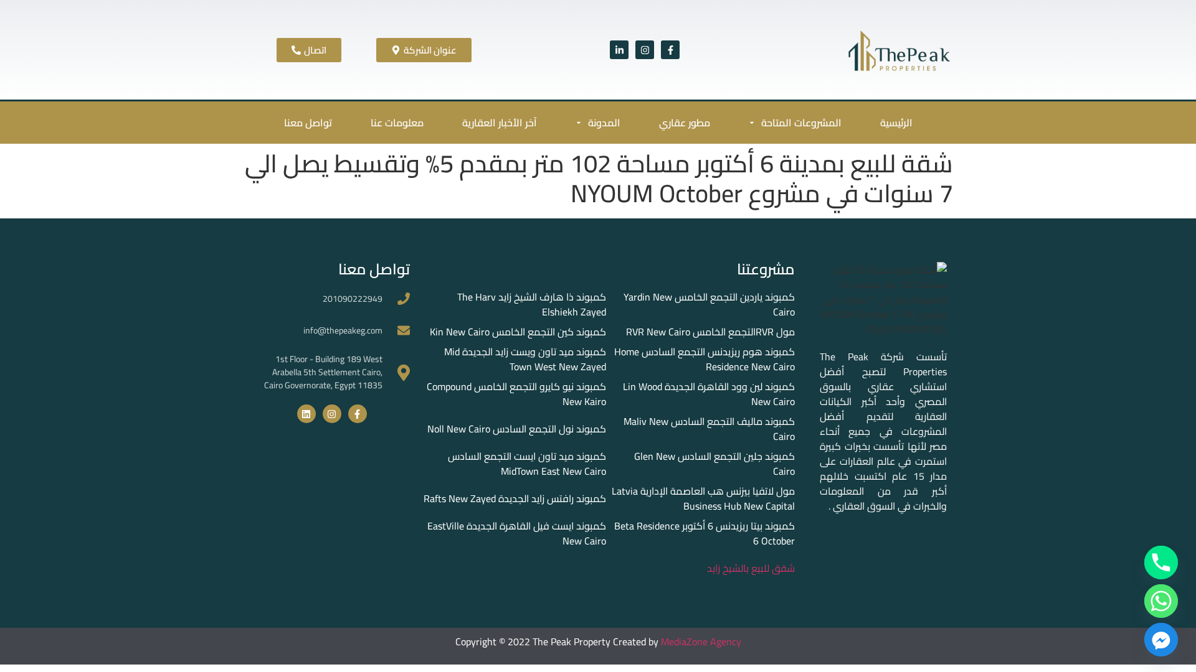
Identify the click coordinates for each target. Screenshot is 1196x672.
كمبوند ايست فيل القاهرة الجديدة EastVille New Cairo (516, 533)
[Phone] (1161, 562)
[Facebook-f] (670, 49)
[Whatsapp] (1161, 601)
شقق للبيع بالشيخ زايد (751, 568)
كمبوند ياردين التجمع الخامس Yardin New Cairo (709, 304)
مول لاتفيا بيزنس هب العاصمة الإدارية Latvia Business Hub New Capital (703, 498)
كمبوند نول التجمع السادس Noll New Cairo (516, 428)
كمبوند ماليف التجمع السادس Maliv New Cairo (709, 429)
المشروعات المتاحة (801, 122)
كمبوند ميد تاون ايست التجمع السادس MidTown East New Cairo (527, 463)
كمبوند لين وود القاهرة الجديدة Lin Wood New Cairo (709, 394)
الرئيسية (896, 122)
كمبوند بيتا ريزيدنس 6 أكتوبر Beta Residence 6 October (704, 533)
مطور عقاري (684, 122)
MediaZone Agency (701, 641)
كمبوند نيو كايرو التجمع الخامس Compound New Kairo (516, 394)
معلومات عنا (397, 122)
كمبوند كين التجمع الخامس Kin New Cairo (518, 331)
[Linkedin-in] (619, 49)
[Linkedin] (306, 413)
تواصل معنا (308, 122)
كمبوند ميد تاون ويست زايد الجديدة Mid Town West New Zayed (525, 359)
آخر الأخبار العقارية (499, 122)
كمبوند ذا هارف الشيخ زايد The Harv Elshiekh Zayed (531, 304)
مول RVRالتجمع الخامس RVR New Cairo (710, 331)
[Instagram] (644, 49)
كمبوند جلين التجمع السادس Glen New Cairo (714, 463)
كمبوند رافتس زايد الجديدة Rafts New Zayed (515, 498)
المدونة (604, 122)
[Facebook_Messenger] (1161, 639)
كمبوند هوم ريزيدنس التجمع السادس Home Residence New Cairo (704, 359)
